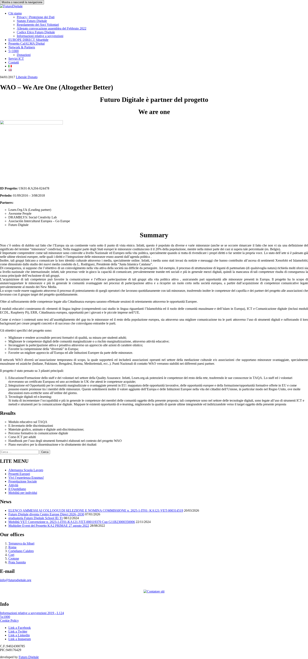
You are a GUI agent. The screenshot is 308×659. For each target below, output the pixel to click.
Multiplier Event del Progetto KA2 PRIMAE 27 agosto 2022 (48, 525)
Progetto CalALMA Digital (26, 43)
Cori (11, 555)
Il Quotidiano (17, 489)
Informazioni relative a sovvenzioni (40, 36)
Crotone (13, 558)
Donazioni (24, 55)
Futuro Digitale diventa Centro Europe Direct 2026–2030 (46, 514)
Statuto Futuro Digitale (32, 21)
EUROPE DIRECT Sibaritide (28, 40)
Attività (13, 485)
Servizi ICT (16, 58)
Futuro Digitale (29, 657)
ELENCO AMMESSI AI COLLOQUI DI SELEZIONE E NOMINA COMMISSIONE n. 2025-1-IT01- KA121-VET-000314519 (95, 510)
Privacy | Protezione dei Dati (35, 17)
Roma (12, 547)
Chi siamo (15, 13)
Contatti (13, 62)
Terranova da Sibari (21, 543)
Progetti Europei (19, 474)
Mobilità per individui (22, 492)
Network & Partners (21, 47)
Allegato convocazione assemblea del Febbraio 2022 (51, 28)
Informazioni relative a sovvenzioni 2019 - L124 (32, 613)
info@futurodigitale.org (15, 580)
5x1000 (5, 617)
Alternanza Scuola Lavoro (25, 470)
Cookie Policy (9, 620)
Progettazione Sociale (22, 481)
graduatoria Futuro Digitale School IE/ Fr (35, 518)
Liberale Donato (27, 77)
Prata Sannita (17, 562)
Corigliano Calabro (21, 551)
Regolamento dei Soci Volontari (38, 24)
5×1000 (13, 51)
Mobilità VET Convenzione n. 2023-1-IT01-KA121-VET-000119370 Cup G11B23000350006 (71, 522)
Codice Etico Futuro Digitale (36, 32)
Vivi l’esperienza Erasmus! (26, 477)
